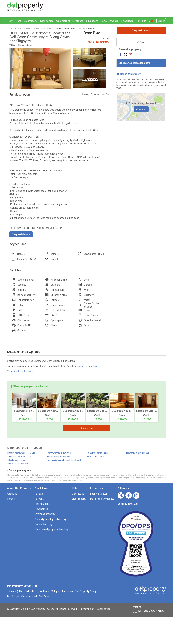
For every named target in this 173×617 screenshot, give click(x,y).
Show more (86, 428)
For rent (39, 499)
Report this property (130, 73)
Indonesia (67, 591)
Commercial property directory (51, 529)
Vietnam (44, 591)
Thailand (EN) (14, 591)
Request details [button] (21, 234)
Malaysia (55, 591)
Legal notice (103, 609)
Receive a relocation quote (136, 62)
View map (141, 109)
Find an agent (42, 504)
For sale (39, 494)
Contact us (78, 494)
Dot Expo (44, 596)
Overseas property (45, 514)
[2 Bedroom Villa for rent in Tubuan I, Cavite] (24, 400)
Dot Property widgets (102, 499)
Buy (10, 20)
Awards (113, 20)
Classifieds (127, 20)
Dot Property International (22, 596)
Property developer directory (50, 519)
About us (12, 494)
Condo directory (43, 524)
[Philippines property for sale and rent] (25, 7)
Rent (18, 20)
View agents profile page (20, 371)
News (103, 20)
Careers (11, 499)
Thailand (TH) (30, 591)
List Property (30, 20)
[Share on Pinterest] (130, 54)
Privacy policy (87, 609)
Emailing (92, 366)
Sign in (161, 20)
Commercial (63, 20)
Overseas (77, 20)
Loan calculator (98, 494)
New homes (47, 20)
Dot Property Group (86, 591)
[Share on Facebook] (121, 54)
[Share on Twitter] (125, 54)
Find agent (92, 20)
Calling (80, 366)
